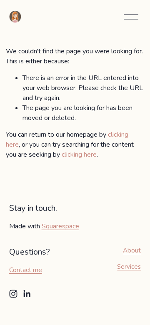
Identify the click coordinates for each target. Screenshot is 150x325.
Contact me (25, 270)
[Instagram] (13, 294)
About (132, 250)
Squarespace (60, 226)
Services (129, 266)
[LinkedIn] (26, 294)
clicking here (79, 154)
